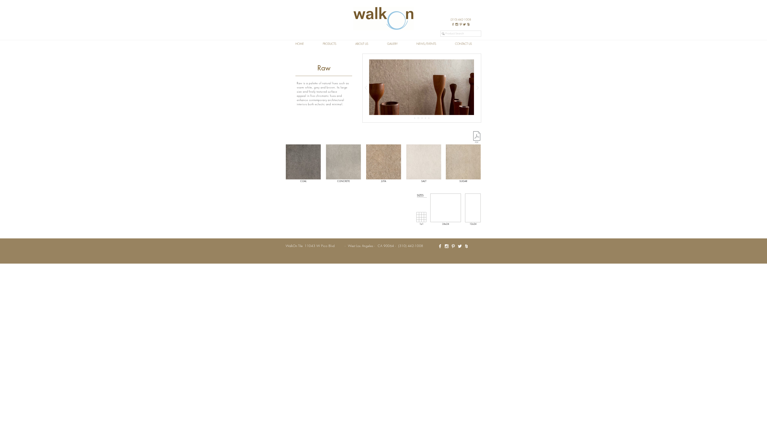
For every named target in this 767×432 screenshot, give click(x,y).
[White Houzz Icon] (466, 246)
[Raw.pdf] (476, 138)
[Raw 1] (414, 118)
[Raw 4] (425, 118)
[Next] (478, 88)
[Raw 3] (422, 118)
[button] (329, 43)
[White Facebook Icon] (440, 246)
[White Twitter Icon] (459, 246)
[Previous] (366, 88)
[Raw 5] (428, 118)
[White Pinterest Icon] (453, 246)
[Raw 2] (418, 118)
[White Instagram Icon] (446, 246)
